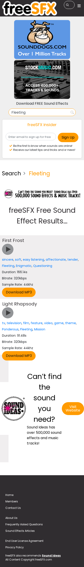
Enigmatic (24, 266)
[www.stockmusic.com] (42, 79)
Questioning (42, 266)
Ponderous (10, 329)
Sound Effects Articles (20, 531)
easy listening (33, 259)
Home (9, 495)
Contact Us (13, 508)
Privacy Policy (14, 547)
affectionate (56, 259)
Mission (39, 329)
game (59, 323)
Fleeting (8, 266)
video (48, 323)
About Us (11, 518)
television (14, 323)
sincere (7, 259)
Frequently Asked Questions (24, 524)
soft (18, 259)
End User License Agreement (24, 541)
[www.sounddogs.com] (42, 39)
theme (70, 323)
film (26, 323)
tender (72, 259)
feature (37, 323)
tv (3, 323)
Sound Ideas (51, 555)
